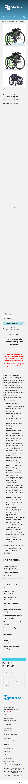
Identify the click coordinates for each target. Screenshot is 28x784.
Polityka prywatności (8, 748)
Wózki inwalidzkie (20, 21)
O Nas (5, 760)
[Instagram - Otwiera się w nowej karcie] (7, 711)
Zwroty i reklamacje (8, 718)
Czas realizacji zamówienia (10, 741)
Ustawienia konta (8, 730)
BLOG (5, 763)
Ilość (5, 313)
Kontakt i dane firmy (8, 758)
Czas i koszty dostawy (9, 740)
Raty (5, 721)
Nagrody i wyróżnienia (9, 761)
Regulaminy (6, 750)
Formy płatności (7, 738)
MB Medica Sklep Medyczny (8, 21)
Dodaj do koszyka (12, 323)
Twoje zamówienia (8, 728)
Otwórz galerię (19, 44)
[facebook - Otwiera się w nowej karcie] (5, 711)
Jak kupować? (7, 751)
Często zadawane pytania (10, 720)
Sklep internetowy (13, 782)
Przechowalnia (7, 731)
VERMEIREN (5, 92)
